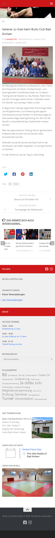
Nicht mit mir (37, 391)
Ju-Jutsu (27, 383)
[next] (52, 243)
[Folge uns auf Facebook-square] (46, 269)
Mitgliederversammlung (17, 390)
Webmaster (11, 39)
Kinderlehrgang (7, 387)
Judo (38, 383)
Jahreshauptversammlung (10, 384)
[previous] (3, 243)
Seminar (21, 394)
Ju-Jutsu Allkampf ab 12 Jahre (14, 336)
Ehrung (21, 375)
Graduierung (22, 379)
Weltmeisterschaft (40, 399)
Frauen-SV (44, 375)
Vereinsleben (24, 398)
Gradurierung (34, 379)
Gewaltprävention (8, 379)
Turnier (16, 184)
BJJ (3, 21)
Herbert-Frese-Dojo (31, 449)
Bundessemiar (12, 375)
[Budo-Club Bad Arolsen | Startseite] (5, 3)
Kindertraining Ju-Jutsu (11, 328)
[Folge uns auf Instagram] (51, 269)
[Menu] (51, 3)
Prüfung (8, 394)
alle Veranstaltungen (12, 300)
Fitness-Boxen (31, 375)
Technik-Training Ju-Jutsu (12, 344)
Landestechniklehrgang (22, 387)
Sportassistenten (34, 395)
